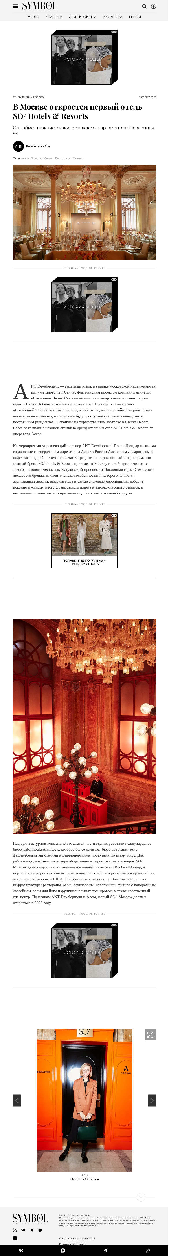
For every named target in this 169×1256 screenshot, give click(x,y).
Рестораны (63, 158)
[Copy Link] (148, 1250)
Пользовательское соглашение (77, 1238)
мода (25, 158)
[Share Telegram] (105, 1250)
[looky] (15, 1238)
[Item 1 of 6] (84, 1100)
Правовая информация (72, 1244)
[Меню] (15, 6)
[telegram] (32, 1230)
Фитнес (78, 158)
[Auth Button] (153, 6)
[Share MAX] (63, 1250)
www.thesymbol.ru (88, 1226)
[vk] (23, 1230)
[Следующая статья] (84, 1197)
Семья (48, 158)
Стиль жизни (22, 97)
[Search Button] (144, 6)
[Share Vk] (21, 1250)
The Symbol (39, 6)
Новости (39, 97)
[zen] (40, 1230)
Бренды (36, 158)
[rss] (15, 1230)
